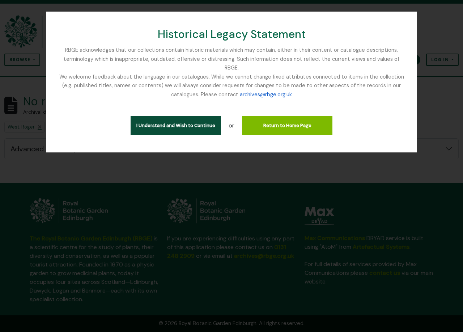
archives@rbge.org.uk (266, 94)
